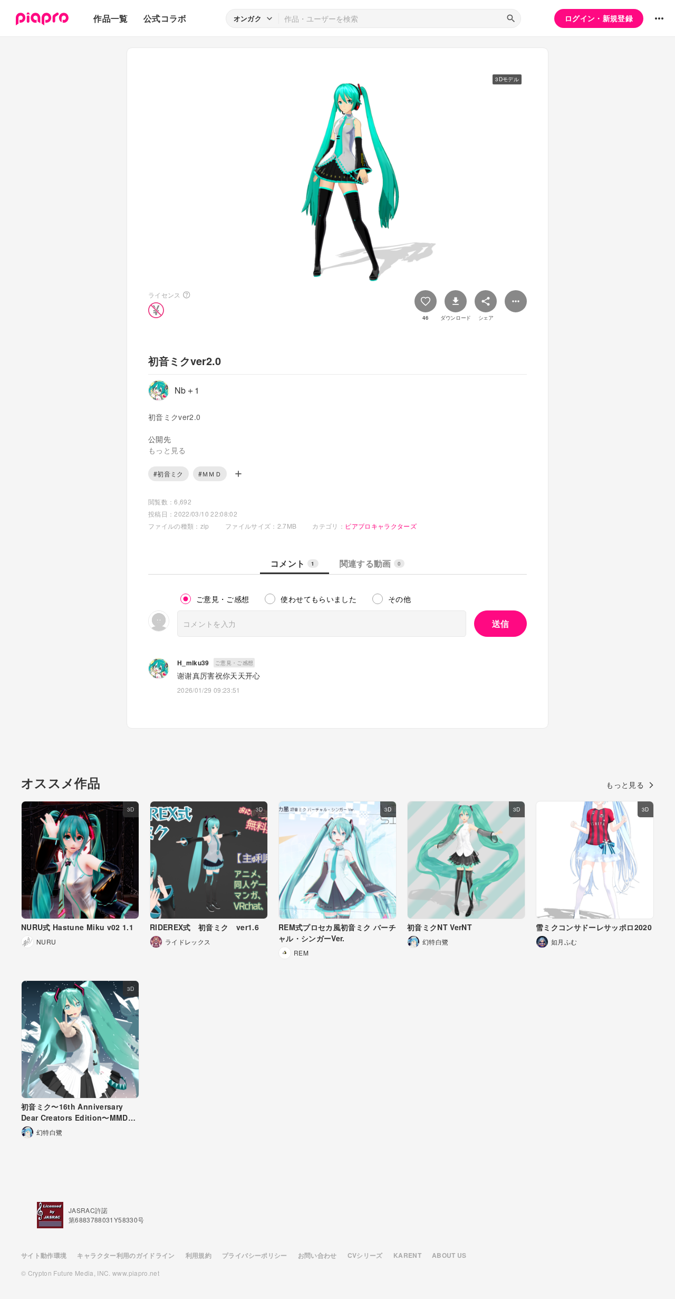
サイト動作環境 (43, 1255)
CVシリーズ (365, 1255)
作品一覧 (110, 18)
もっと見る (625, 784)
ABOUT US (449, 1255)
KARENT (407, 1255)
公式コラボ (165, 18)
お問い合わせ (317, 1255)
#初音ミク (168, 473)
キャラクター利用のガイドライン (126, 1255)
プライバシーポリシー (254, 1255)
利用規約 (198, 1255)
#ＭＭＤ (209, 473)
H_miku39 (193, 662)
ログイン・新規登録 (599, 18)
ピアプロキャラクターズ (381, 525)
